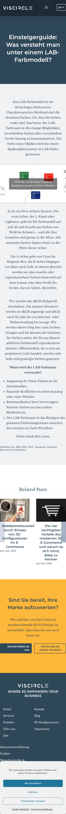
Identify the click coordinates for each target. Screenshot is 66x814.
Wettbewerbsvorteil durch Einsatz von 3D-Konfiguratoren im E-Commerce (18, 536)
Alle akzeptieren (33, 783)
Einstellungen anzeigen (33, 801)
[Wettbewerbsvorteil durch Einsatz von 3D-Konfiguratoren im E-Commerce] (15, 510)
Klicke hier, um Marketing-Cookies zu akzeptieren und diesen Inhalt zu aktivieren (33, 184)
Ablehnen (33, 792)
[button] (2, 531)
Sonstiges (52, 447)
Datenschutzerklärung (42, 809)
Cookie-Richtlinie (20, 809)
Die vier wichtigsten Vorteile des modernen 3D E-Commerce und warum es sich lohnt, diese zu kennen (51, 542)
